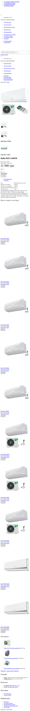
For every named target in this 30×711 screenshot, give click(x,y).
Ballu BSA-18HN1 (5, 368)
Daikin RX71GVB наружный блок (12, 648)
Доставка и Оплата (8, 703)
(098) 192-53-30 (4, 54)
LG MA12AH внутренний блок (11, 658)
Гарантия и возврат (8, 37)
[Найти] (18, 52)
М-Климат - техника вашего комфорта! (10, 671)
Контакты (6, 38)
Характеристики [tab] (8, 179)
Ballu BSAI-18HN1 (5, 540)
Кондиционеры (7, 77)
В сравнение (3, 176)
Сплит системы (7, 78)
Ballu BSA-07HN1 (5, 238)
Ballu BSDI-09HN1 (5, 627)
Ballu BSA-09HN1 (5, 281)
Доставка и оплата (8, 36)
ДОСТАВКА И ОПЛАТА (9, 3)
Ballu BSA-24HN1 (5, 411)
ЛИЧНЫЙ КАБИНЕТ (9, 5)
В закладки (3, 175)
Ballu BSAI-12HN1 (5, 497)
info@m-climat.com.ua (13, 687)
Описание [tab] (6, 180)
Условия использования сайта (11, 705)
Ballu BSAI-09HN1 (5, 454)
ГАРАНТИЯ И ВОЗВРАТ (9, 4)
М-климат (6, 75)
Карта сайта (7, 707)
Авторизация (7, 42)
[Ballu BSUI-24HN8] (14, 120)
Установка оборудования (10, 34)
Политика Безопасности (9, 704)
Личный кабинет (8, 41)
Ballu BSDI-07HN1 (5, 583)
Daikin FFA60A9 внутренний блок (12, 668)
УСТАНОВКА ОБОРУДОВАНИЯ (11, 1)
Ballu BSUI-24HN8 (8, 79)
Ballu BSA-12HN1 (5, 324)
